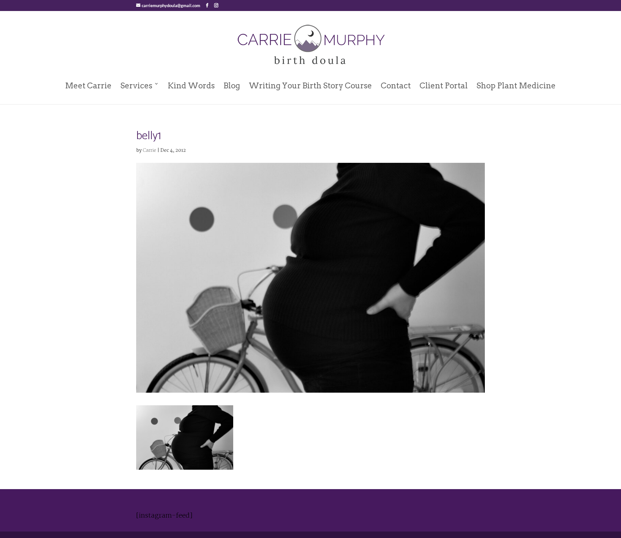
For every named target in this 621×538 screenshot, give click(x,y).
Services (136, 85)
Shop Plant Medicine (516, 85)
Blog (231, 85)
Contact (396, 85)
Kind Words (191, 85)
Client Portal (443, 85)
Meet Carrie (88, 85)
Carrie (149, 150)
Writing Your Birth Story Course (310, 85)
